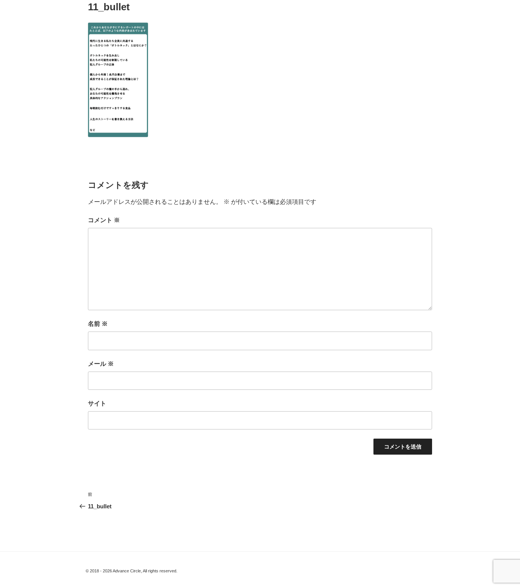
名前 (98, 323)
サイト (97, 403)
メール (101, 363)
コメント (104, 220)
